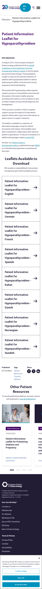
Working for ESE (8, 518)
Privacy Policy (7, 540)
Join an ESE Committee (11, 521)
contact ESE (29, 137)
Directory (6, 19)
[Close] (39, 558)
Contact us (6, 506)
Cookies (5, 544)
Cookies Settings (21, 571)
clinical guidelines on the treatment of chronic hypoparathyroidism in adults (18, 68)
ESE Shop (5, 525)
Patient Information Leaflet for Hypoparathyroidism (26, 20)
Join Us (24, 7)
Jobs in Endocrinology (10, 529)
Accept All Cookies (21, 585)
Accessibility (7, 547)
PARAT (37, 145)
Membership (7, 510)
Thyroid (17, 376)
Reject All (21, 578)
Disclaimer (6, 551)
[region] (21, 572)
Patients (17, 379)
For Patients (6, 514)
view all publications (28, 399)
